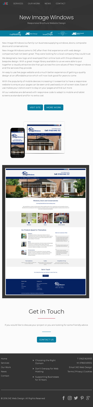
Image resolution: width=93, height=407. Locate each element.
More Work (53, 107)
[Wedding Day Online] (63, 35)
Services (18, 3)
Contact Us (46, 339)
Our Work (34, 3)
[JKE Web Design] (31, 35)
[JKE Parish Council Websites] (78, 35)
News (48, 3)
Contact (61, 3)
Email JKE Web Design (80, 367)
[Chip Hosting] (15, 35)
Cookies (88, 371)
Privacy (78, 371)
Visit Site (35, 107)
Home (4, 359)
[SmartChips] (48, 35)
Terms (71, 371)
